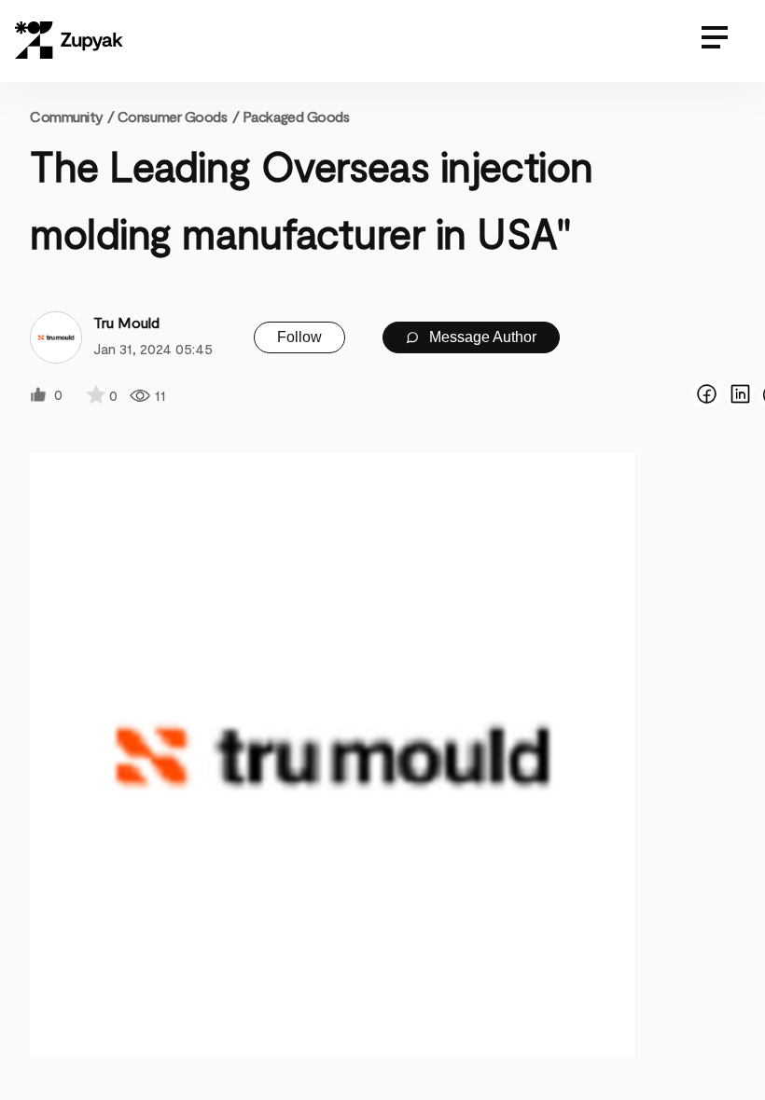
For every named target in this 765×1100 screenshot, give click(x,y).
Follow (299, 337)
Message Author (480, 337)
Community (72, 116)
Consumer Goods (173, 116)
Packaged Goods (296, 116)
